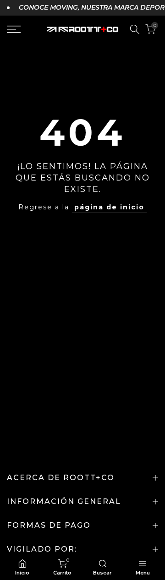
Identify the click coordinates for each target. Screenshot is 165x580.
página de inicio (109, 207)
